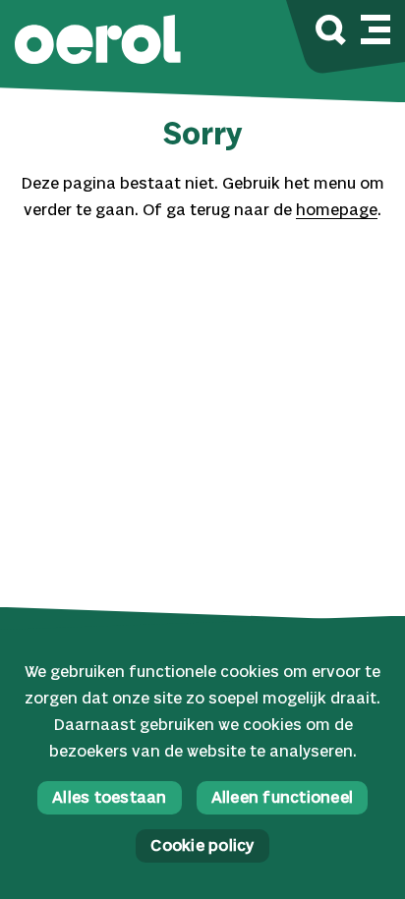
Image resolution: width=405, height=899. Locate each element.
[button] (98, 42)
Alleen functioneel (282, 799)
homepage (336, 211)
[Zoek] (331, 33)
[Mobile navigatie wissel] (375, 26)
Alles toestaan (109, 799)
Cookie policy (202, 847)
